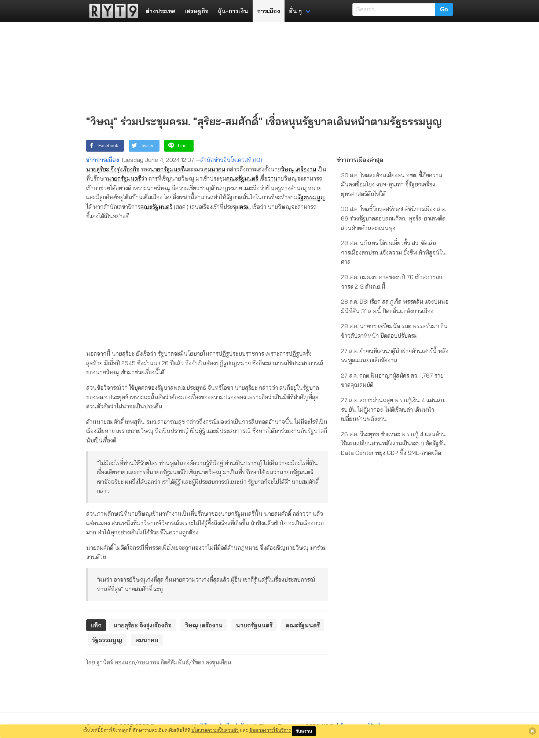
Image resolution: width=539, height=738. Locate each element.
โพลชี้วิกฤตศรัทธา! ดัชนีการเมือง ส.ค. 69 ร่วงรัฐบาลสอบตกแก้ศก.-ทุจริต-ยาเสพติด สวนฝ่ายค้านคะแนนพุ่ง (393, 218)
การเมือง (268, 11)
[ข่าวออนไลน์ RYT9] (111, 11)
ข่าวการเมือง (102, 159)
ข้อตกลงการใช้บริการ (270, 730)
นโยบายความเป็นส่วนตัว (215, 730)
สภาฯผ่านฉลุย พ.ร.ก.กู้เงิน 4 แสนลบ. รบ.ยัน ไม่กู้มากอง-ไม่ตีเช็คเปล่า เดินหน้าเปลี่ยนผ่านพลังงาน (393, 409)
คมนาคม (214, 169)
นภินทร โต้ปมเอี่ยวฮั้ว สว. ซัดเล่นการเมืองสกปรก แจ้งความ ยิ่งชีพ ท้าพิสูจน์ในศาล (393, 252)
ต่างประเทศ (161, 11)
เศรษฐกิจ (196, 11)
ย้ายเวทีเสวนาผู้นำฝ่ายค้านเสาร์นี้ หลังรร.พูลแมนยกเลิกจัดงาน (394, 355)
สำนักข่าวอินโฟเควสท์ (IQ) (231, 159)
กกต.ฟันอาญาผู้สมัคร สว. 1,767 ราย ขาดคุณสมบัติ (392, 380)
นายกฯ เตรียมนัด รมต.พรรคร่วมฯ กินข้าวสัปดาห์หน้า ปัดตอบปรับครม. (394, 330)
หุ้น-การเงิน (232, 11)
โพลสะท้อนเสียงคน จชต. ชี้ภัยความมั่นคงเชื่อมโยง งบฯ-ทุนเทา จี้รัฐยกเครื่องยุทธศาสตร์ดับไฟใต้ (391, 184)
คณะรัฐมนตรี (242, 178)
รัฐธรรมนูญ (311, 197)
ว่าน (272, 178)
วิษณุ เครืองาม (298, 169)
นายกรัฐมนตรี (167, 169)
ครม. (245, 206)
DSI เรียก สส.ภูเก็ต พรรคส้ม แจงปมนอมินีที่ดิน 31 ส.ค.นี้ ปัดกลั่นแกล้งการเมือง (394, 306)
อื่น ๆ (295, 11)
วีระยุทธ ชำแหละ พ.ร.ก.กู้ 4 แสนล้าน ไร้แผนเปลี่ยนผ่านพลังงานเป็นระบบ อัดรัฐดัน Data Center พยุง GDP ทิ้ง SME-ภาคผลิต (393, 443)
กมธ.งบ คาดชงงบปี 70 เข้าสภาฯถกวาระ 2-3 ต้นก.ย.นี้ (391, 281)
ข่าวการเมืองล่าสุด (360, 159)
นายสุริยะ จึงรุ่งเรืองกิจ (112, 169)
